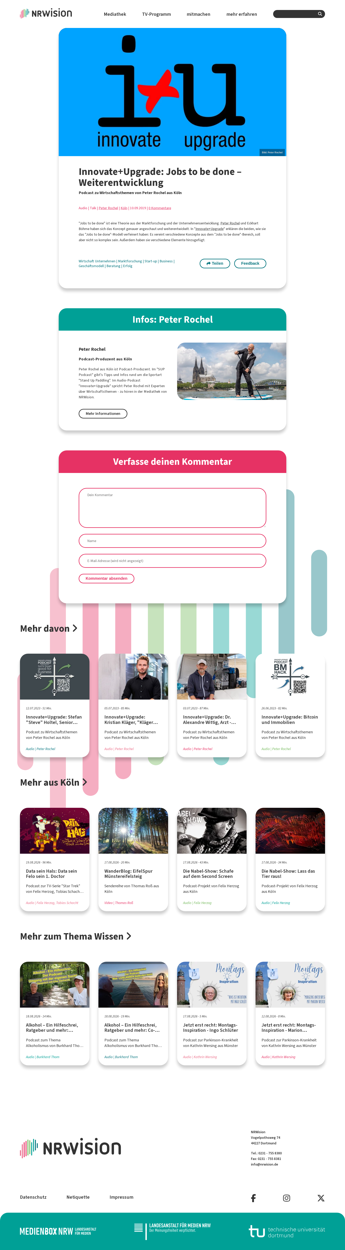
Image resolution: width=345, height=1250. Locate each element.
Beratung (113, 266)
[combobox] (299, 14)
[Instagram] (286, 1198)
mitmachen (198, 14)
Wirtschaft (87, 261)
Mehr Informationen (103, 413)
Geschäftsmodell (92, 266)
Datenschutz (33, 1197)
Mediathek (115, 14)
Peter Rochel (108, 208)
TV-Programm (156, 14)
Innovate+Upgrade (209, 228)
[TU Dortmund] (287, 1231)
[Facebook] (253, 1198)
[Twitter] (321, 1198)
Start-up (151, 261)
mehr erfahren (241, 14)
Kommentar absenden (106, 578)
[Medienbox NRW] (58, 1231)
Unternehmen (105, 261)
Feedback (250, 263)
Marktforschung (130, 261)
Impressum (121, 1197)
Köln (124, 208)
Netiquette (78, 1197)
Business (166, 261)
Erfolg (127, 266)
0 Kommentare (160, 208)
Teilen (217, 263)
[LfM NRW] (172, 1231)
